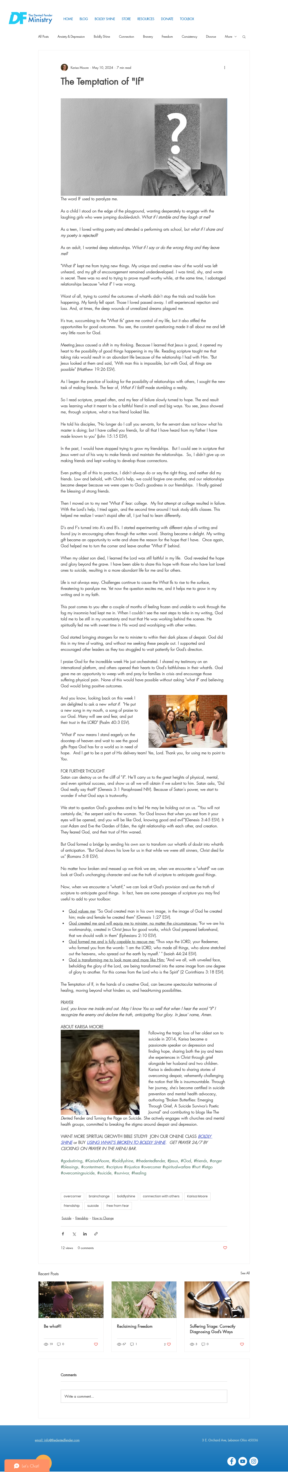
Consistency (189, 36)
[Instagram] (253, 1461)
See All (245, 1273)
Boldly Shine (102, 36)
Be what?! (52, 1326)
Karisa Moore (197, 1196)
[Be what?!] (71, 1299)
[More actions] (224, 67)
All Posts (43, 36)
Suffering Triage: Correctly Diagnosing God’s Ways (212, 1328)
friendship (72, 1205)
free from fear (117, 1205)
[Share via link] (96, 1234)
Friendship (81, 1218)
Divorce (211, 36)
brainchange (99, 1196)
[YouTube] (242, 1461)
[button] (146, 19)
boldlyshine (126, 1196)
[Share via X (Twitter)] (74, 1234)
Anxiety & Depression (71, 36)
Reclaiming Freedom (135, 1326)
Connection (126, 36)
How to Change (103, 1218)
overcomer (72, 1196)
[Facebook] (231, 1461)
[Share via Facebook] (63, 1234)
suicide (93, 1205)
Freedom (167, 36)
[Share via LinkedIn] (85, 1234)
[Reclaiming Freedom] (144, 1299)
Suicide (66, 1218)
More (228, 36)
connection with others (161, 1196)
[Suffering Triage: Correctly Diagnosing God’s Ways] (217, 1299)
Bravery (148, 36)
